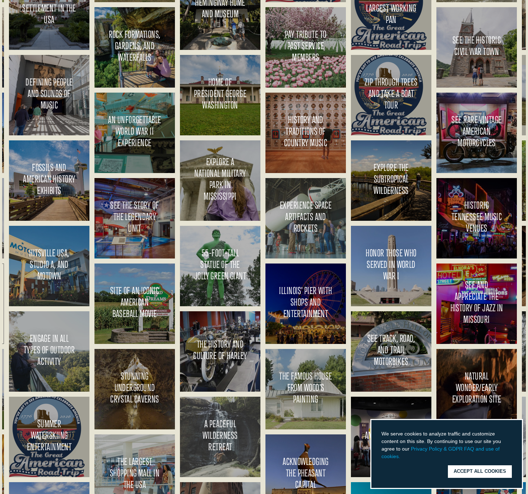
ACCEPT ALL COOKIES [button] (480, 471)
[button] (403, 457)
